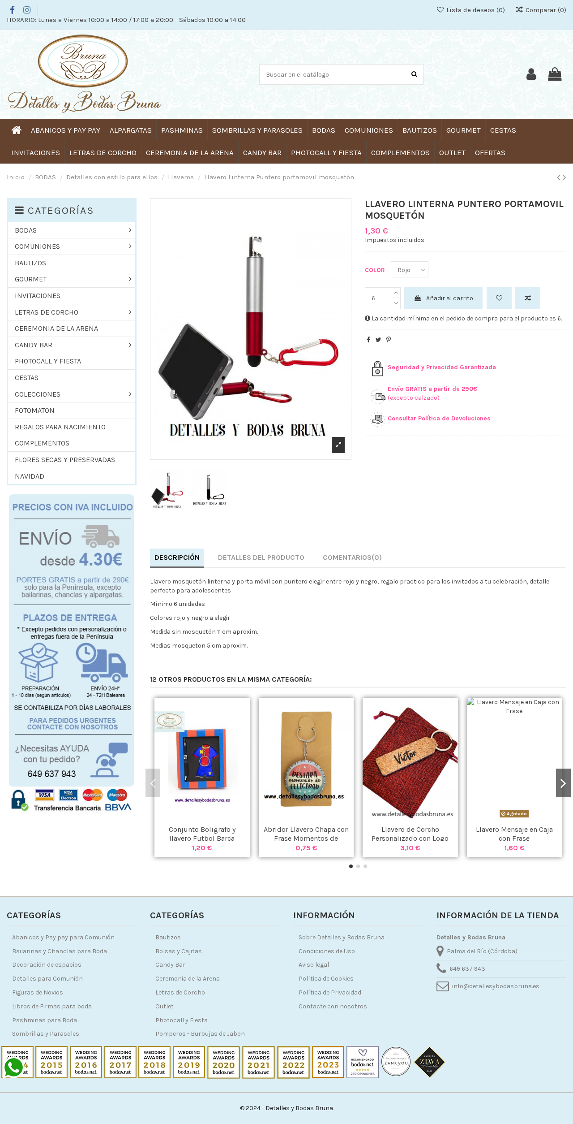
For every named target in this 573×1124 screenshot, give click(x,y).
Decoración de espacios (46, 964)
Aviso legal (314, 964)
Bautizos (168, 937)
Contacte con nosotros (333, 1006)
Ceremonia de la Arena (187, 978)
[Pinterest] (388, 340)
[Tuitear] (378, 340)
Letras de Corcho (180, 992)
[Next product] (564, 177)
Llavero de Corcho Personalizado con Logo (410, 833)
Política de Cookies (326, 978)
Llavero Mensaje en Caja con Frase (514, 833)
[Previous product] (560, 177)
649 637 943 (467, 969)
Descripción (177, 557)
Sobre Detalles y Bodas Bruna (342, 937)
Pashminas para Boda (44, 1020)
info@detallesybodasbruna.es (495, 986)
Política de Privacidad (330, 992)
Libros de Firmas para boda (52, 1006)
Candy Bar (170, 964)
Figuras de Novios (37, 992)
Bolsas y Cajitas (178, 951)
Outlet (164, 1006)
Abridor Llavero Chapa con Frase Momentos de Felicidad (306, 838)
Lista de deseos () (475, 10)
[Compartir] (368, 340)
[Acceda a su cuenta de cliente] (531, 74)
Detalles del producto (261, 557)
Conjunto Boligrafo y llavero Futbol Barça (202, 833)
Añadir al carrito (449, 298)
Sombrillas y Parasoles (45, 1034)
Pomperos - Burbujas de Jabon (200, 1034)
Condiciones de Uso (327, 951)
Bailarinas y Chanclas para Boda (59, 951)
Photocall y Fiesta (181, 1020)
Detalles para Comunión (47, 978)
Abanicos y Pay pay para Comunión (63, 937)
